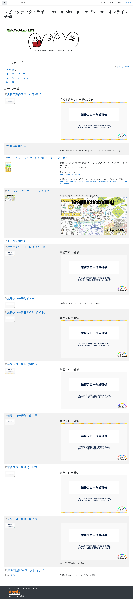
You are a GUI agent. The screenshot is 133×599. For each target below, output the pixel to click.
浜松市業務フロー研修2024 (24, 94)
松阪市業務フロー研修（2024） (27, 246)
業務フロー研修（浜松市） (23, 467)
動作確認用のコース (19, 145)
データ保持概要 (14, 594)
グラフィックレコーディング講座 (28, 191)
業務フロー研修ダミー (21, 298)
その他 (10, 70)
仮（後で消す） (16, 241)
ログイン (128, 3)
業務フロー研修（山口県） (23, 415)
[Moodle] (14, 591)
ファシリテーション (18, 78)
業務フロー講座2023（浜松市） (27, 312)
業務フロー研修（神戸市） (23, 364)
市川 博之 (12, 575)
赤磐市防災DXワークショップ (25, 570)
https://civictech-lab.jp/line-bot (71, 174)
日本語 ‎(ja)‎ (24, 3)
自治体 (10, 82)
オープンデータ (15, 74)
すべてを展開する (123, 67)
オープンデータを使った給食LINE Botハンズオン (37, 157)
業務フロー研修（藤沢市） (23, 518)
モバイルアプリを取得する (18, 596)
